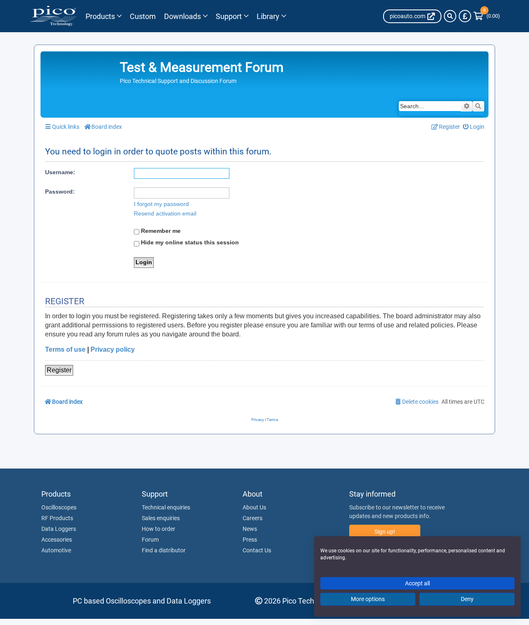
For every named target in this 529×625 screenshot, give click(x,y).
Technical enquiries (166, 507)
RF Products (57, 518)
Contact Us (257, 550)
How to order (158, 529)
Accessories (56, 539)
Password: (60, 191)
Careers (252, 518)
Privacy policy (113, 349)
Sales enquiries (161, 518)
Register (59, 370)
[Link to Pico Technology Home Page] (53, 16)
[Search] (450, 16)
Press (250, 539)
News (250, 529)
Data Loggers (58, 529)
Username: (60, 172)
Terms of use (65, 349)
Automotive (56, 550)
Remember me (160, 230)
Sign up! (384, 531)
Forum (150, 539)
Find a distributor (164, 550)
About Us (254, 507)
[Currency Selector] (465, 16)
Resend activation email (165, 213)
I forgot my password (161, 204)
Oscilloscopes (58, 507)
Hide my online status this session (189, 242)
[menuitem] (474, 127)
